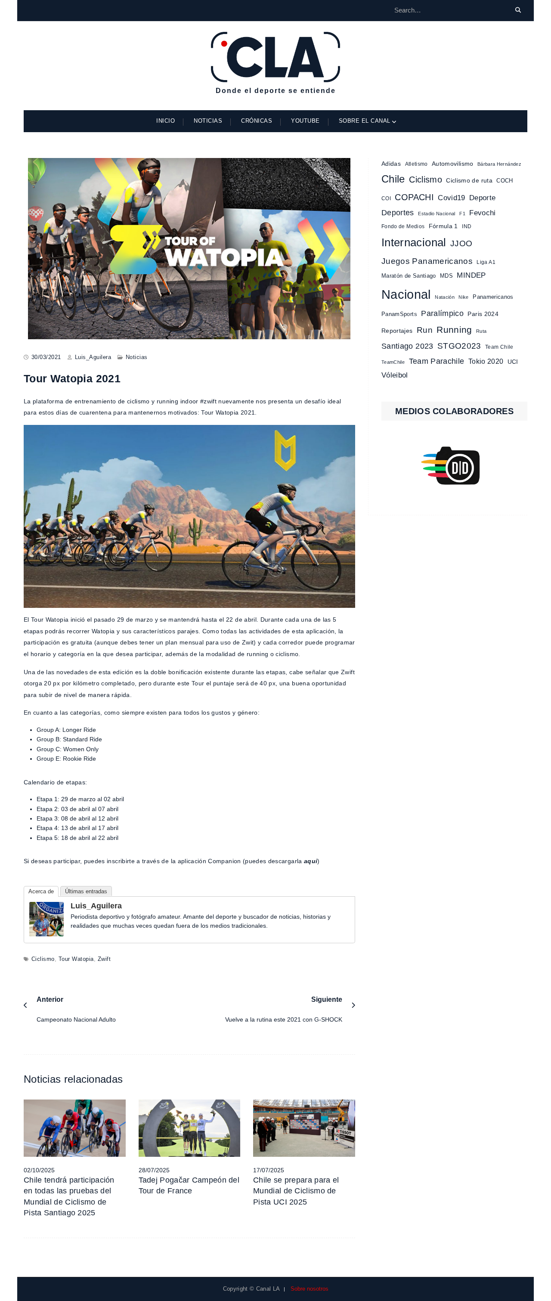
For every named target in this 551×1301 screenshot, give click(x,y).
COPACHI (414, 197)
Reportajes (397, 330)
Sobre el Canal (364, 121)
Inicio (165, 121)
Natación (445, 297)
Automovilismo (453, 163)
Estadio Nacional (436, 213)
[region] (454, 465)
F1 (462, 213)
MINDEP (471, 275)
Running (454, 330)
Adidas (391, 163)
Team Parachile (436, 361)
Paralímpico (442, 313)
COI (386, 198)
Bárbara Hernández (499, 164)
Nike (463, 297)
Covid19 (451, 197)
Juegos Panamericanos (427, 261)
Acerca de (41, 891)
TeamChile (393, 362)
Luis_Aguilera (93, 357)
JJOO (461, 243)
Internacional (413, 242)
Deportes (397, 212)
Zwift (104, 959)
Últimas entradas (86, 891)
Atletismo (416, 164)
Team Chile (499, 347)
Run (425, 330)
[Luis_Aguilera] (46, 918)
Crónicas (256, 121)
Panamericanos (493, 297)
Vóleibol (394, 375)
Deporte (482, 197)
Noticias (208, 121)
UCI (513, 361)
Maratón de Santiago (408, 276)
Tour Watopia (76, 959)
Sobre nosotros (309, 1289)
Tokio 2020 (486, 361)
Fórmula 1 (443, 226)
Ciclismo (43, 959)
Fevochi (482, 213)
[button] (454, 465)
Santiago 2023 (407, 346)
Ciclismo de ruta (469, 180)
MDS (446, 276)
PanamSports (399, 314)
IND (466, 226)
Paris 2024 (482, 314)
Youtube (305, 121)
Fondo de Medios (402, 226)
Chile (393, 179)
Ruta (481, 331)
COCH (504, 180)
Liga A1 (486, 262)
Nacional (406, 294)
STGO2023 (459, 345)
